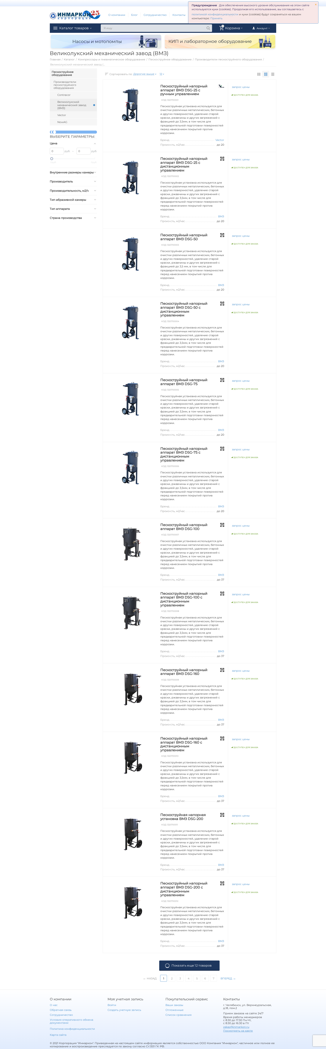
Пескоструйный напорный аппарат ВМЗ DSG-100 (183, 527)
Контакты (178, 15)
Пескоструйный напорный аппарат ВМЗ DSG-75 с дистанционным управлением (183, 454)
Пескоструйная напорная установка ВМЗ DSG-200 (183, 817)
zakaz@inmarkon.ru (236, 1027)
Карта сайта (58, 1035)
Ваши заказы (174, 1005)
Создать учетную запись (124, 1010)
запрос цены (241, 87)
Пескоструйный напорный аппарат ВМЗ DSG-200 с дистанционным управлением (183, 889)
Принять (216, 18)
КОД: (164, 100)
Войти (112, 1005)
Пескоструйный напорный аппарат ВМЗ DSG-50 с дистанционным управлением (183, 309)
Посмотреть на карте (238, 1030)
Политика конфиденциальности (72, 1029)
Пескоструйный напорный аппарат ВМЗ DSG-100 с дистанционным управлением (183, 599)
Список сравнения (178, 1015)
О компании (116, 15)
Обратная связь (61, 1010)
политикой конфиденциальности (215, 14)
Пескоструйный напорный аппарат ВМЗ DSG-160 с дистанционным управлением (183, 744)
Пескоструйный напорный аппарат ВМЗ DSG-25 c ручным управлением (183, 90)
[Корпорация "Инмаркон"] (75, 14)
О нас (54, 1005)
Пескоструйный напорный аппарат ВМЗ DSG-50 (183, 237)
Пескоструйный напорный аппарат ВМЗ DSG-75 (183, 382)
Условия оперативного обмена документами (71, 1021)
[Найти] (208, 28)
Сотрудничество (155, 15)
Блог (134, 15)
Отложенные (174, 1010)
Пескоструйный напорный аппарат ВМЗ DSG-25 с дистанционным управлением (183, 164)
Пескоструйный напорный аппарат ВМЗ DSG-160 (183, 672)
